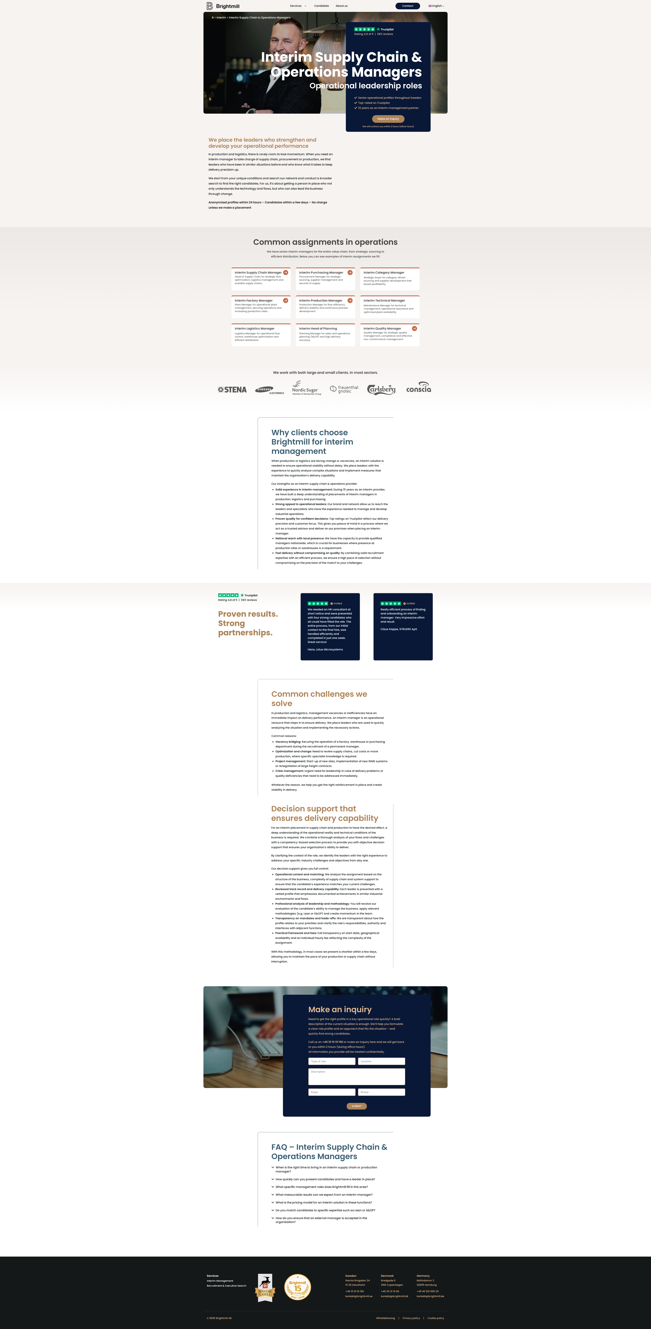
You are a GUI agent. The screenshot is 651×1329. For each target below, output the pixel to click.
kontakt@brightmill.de (430, 1296)
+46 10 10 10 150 (354, 1291)
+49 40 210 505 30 (428, 1291)
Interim (221, 18)
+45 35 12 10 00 (390, 1291)
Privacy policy (411, 1318)
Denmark (387, 1276)
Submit (357, 1106)
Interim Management (220, 1281)
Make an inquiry (388, 119)
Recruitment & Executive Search (226, 1285)
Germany (423, 1276)
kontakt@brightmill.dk (394, 1296)
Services (296, 6)
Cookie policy (436, 1318)
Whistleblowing (385, 1318)
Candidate (321, 6)
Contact (407, 6)
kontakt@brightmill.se (358, 1296)
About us (342, 6)
